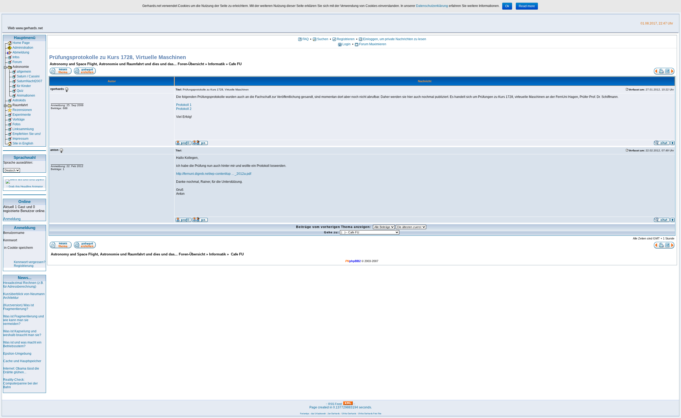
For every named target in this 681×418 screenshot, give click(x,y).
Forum (17, 62)
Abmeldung (21, 52)
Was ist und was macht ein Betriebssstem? (22, 344)
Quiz (20, 91)
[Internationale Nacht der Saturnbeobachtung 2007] (14, 81)
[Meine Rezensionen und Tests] (9, 110)
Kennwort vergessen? (29, 262)
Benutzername (13, 233)
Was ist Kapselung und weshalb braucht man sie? (22, 333)
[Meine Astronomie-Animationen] (14, 95)
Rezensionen (22, 110)
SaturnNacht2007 (29, 81)
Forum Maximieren (372, 44)
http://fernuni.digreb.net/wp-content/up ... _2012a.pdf (213, 174)
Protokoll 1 (184, 105)
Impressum (20, 138)
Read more (527, 6)
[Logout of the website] (9, 52)
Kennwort (10, 240)
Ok (507, 6)
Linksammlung (23, 129)
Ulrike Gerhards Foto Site (369, 413)
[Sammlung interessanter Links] (9, 129)
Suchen (322, 39)
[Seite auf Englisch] (9, 143)
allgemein (24, 71)
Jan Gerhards (333, 413)
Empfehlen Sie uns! (27, 134)
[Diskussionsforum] (9, 62)
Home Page (21, 43)
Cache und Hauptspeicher (22, 361)
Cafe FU (235, 64)
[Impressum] (9, 138)
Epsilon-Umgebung (17, 353)
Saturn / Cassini (28, 76)
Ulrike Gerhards (349, 413)
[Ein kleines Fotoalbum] (9, 124)
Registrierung (24, 266)
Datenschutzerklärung (432, 6)
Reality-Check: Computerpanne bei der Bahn (20, 383)
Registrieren (345, 39)
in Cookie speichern (18, 248)
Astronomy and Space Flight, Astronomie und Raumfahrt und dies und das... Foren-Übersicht (127, 64)
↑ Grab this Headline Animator (24, 186)
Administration (23, 47)
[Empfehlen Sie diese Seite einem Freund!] (9, 134)
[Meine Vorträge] (9, 119)
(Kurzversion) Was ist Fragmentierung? (18, 307)
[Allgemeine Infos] (9, 57)
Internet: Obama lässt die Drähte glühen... (21, 370)
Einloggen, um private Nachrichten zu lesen (394, 39)
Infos (16, 57)
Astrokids (19, 100)
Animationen (26, 95)
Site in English (23, 143)
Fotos (16, 124)
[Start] (9, 43)
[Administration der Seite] (9, 47)
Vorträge (19, 119)
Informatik (216, 64)
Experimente (22, 115)
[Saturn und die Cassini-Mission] (14, 76)
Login (346, 44)
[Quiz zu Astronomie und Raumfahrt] (14, 91)
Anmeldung (11, 219)
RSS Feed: (335, 403)
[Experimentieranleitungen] (9, 115)
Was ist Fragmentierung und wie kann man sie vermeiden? (23, 320)
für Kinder (24, 86)
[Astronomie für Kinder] (14, 86)
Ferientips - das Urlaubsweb (313, 413)
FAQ (305, 39)
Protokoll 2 (184, 109)
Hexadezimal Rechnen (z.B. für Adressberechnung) (23, 284)
